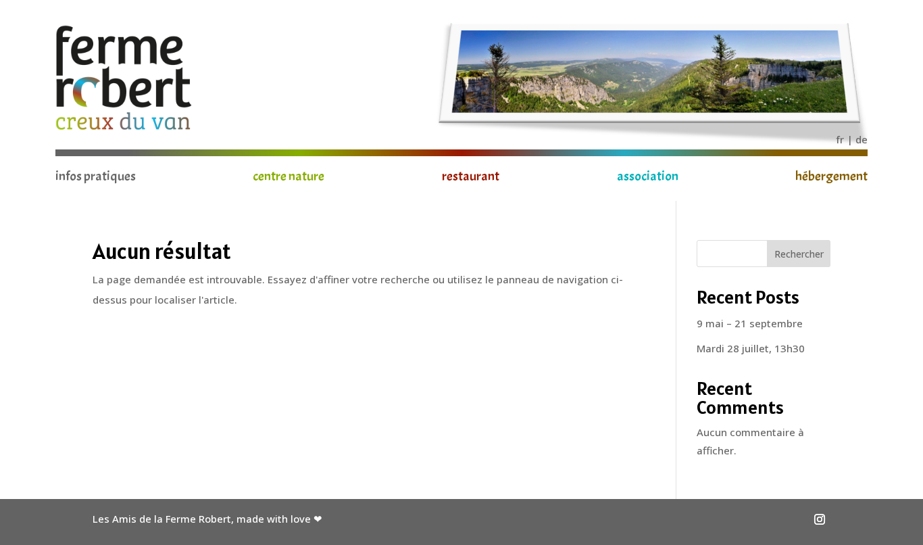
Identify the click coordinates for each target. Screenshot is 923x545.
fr (840, 139)
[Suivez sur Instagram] (819, 519)
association (647, 178)
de (861, 139)
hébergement (831, 178)
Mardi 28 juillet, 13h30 (751, 348)
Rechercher (799, 253)
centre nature (288, 178)
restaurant (470, 178)
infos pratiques (95, 178)
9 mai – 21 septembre (750, 323)
